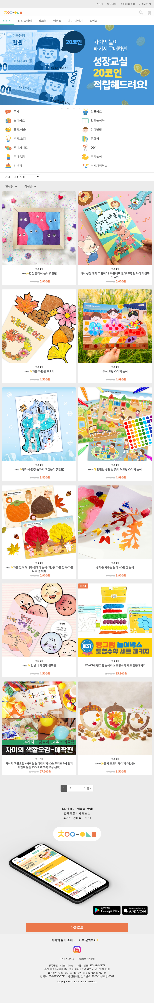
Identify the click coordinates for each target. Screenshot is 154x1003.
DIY (93, 147)
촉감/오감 (20, 138)
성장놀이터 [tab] (25, 20)
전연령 (9, 186)
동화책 (95, 138)
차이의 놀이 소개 (62, 940)
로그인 (99, 4)
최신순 (28, 186)
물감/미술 (20, 129)
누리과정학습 (99, 165)
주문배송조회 (128, 4)
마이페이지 (145, 4)
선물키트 (96, 111)
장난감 (18, 165)
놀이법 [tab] (93, 20)
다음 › (87, 788)
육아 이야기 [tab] (75, 20)
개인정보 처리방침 (86, 958)
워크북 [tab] (42, 20)
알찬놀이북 (98, 120)
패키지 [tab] (7, 20)
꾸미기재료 (21, 147)
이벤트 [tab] (57, 20)
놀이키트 (19, 120)
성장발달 (96, 129)
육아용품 (19, 156)
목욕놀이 (96, 156)
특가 (16, 111)
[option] (77, 65)
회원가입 (112, 4)
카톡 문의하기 (87, 940)
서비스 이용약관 (67, 958)
